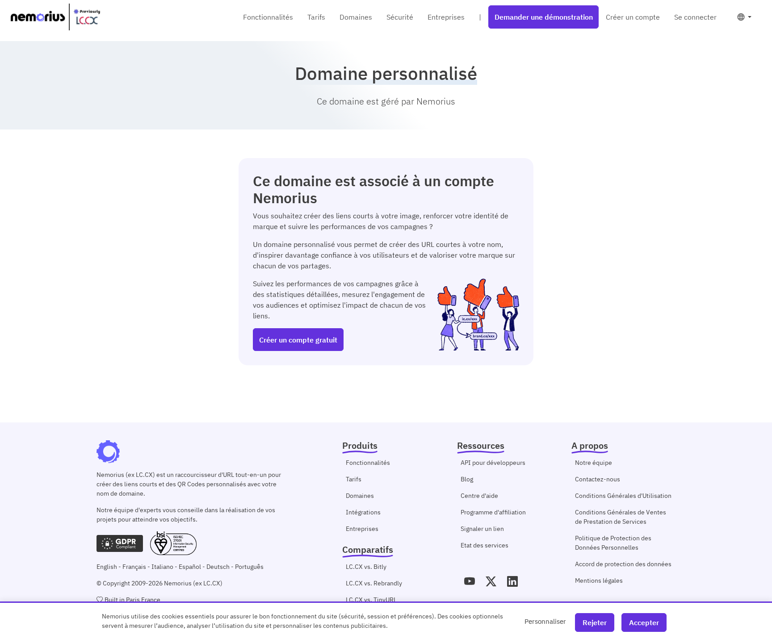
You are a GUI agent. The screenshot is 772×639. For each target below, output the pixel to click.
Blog (467, 479)
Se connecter (695, 17)
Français (134, 567)
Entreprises (446, 17)
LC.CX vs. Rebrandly (374, 583)
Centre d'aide (479, 496)
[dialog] (386, 620)
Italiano (162, 567)
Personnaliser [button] (545, 621)
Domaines (356, 17)
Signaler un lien (482, 529)
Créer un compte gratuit (298, 339)
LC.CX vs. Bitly (366, 567)
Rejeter (595, 622)
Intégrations (363, 512)
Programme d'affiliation (493, 512)
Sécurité (399, 17)
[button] (744, 17)
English (106, 567)
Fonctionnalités (268, 17)
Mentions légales (599, 580)
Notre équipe (593, 463)
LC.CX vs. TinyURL (371, 600)
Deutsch (218, 567)
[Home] (55, 17)
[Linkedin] (512, 581)
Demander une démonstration (544, 17)
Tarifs (316, 17)
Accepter (644, 622)
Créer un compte (633, 17)
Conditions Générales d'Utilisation (623, 496)
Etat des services (484, 545)
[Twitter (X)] (491, 581)
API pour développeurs (493, 463)
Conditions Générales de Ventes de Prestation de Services (620, 517)
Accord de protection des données (623, 564)
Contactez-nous (597, 479)
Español (190, 567)
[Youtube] (469, 581)
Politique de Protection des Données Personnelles (613, 542)
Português (249, 567)
